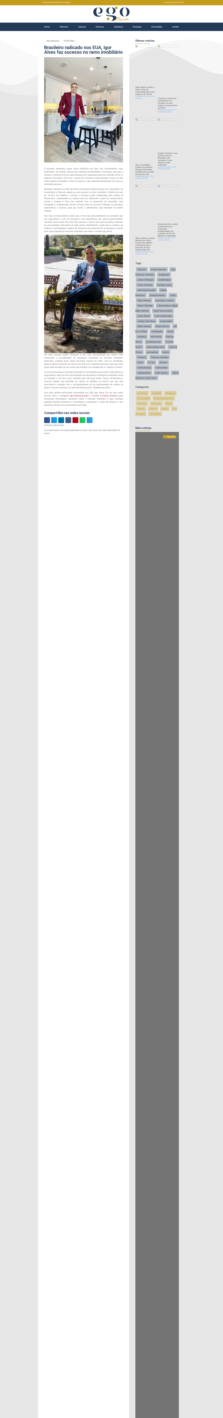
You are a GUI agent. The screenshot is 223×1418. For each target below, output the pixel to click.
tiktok (140, 362)
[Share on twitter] (54, 420)
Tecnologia (155, 414)
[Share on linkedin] (61, 420)
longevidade (166, 321)
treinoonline (161, 367)
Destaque (137, 27)
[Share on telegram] (90, 420)
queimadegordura (155, 347)
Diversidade (156, 27)
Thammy (142, 357)
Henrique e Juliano (165, 300)
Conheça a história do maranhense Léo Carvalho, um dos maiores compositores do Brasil (167, 103)
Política (153, 408)
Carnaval (82, 27)
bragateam (164, 274)
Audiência (118, 27)
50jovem (142, 269)
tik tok (151, 362)
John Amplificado (163, 316)
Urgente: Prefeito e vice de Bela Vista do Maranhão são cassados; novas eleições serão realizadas (168, 159)
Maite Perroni (162, 326)
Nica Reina (156, 336)
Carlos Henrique (145, 279)
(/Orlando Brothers (108, 395)
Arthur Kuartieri (158, 269)
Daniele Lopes (164, 285)
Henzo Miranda (145, 305)
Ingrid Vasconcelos (163, 310)
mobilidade (157, 331)
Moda (170, 331)
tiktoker (163, 362)
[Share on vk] (68, 420)
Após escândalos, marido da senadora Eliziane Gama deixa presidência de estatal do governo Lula (144, 169)
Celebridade (164, 279)
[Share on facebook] (47, 420)
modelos (142, 336)
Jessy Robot (144, 316)
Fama (173, 295)
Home (47, 27)
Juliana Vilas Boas (146, 321)
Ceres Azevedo (145, 285)
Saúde (165, 408)
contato (175, 27)
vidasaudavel (144, 372)
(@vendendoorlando (79, 395)
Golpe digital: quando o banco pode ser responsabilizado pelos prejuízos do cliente (145, 90)
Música (141, 408)
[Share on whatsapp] (82, 420)
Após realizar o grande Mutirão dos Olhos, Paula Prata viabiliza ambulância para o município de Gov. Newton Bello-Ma (145, 244)
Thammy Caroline (159, 357)
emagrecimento (157, 295)
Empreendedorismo (163, 398)
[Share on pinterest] (75, 420)
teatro (166, 352)
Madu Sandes (144, 326)
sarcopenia (152, 352)
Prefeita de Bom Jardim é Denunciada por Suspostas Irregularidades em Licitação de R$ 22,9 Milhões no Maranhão (168, 230)
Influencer (63, 27)
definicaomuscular (146, 290)
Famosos (100, 27)
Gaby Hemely (144, 300)
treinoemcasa (144, 367)
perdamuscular (153, 341)
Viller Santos (161, 372)
